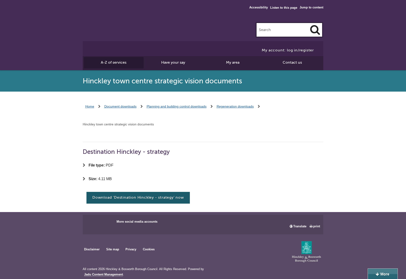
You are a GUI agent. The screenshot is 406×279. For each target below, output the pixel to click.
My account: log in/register (288, 50)
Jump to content (311, 7)
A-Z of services (113, 62)
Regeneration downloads (235, 106)
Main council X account (106, 223)
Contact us (292, 62)
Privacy (130, 249)
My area (232, 62)
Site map (112, 249)
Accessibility (258, 7)
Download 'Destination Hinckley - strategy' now (138, 197)
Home (89, 106)
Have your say (173, 62)
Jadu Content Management (103, 274)
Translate (299, 226)
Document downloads (120, 106)
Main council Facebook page (91, 223)
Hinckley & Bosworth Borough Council (102, 13)
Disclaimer (92, 249)
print (316, 226)
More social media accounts (137, 221)
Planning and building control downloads (177, 106)
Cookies (149, 249)
